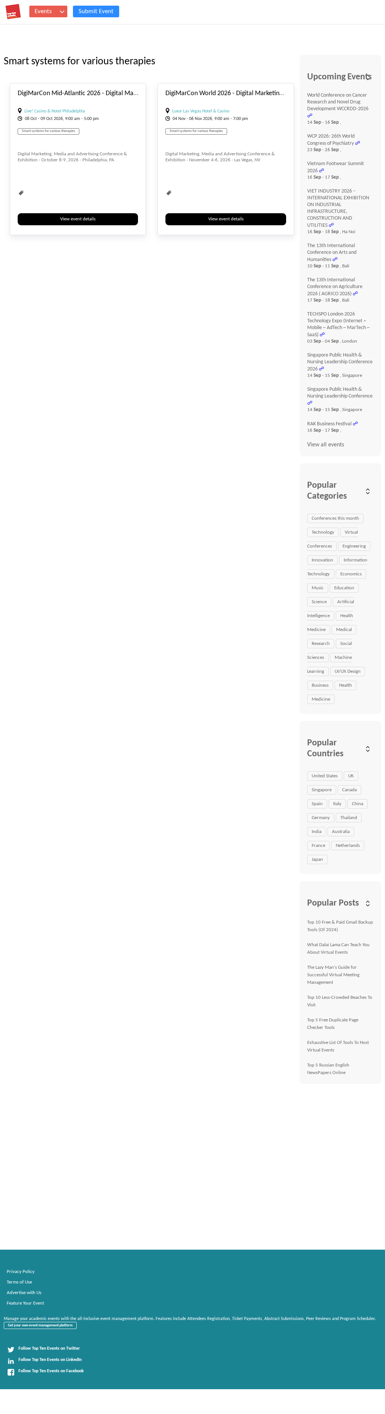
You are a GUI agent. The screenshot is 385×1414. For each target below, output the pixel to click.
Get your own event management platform (40, 1325)
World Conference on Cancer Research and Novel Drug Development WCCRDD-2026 (337, 102)
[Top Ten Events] (13, 11)
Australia (341, 831)
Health (345, 685)
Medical (344, 629)
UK (351, 776)
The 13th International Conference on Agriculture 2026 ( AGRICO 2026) (334, 287)
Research (321, 643)
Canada (349, 789)
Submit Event (96, 11)
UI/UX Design (348, 671)
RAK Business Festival (329, 424)
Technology (323, 532)
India (316, 831)
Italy (337, 803)
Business (320, 685)
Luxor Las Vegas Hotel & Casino (200, 111)
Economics (351, 574)
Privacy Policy (21, 1271)
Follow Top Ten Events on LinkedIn (50, 1360)
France (318, 845)
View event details (77, 219)
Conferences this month (335, 518)
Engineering (354, 546)
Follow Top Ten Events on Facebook (51, 1371)
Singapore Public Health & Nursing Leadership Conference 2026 (340, 362)
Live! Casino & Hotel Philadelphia (54, 111)
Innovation (322, 560)
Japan (317, 859)
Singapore (322, 789)
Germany (321, 817)
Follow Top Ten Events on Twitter (49, 1348)
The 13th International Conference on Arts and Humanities (331, 252)
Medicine (321, 699)
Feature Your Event (25, 1303)
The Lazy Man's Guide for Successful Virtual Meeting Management (333, 975)
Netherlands (348, 845)
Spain (317, 803)
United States (325, 776)
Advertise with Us (24, 1292)
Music (318, 588)
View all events (325, 445)
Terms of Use (19, 1282)
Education (344, 588)
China (357, 803)
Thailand (348, 817)
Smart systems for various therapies (48, 131)
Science (319, 601)
